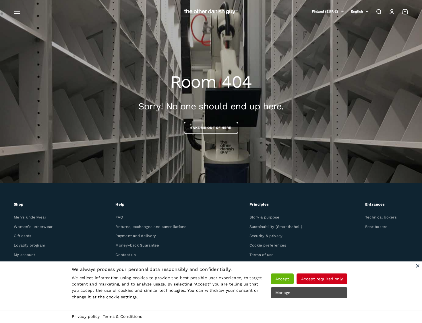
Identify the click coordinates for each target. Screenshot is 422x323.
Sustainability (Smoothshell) (275, 226)
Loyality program (29, 245)
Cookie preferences (268, 245)
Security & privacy (266, 236)
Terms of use (261, 255)
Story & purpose (264, 217)
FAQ (119, 217)
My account (24, 255)
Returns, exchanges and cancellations (150, 226)
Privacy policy (86, 316)
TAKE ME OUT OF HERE (211, 128)
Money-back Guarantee (137, 245)
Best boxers (376, 226)
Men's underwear (30, 217)
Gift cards (23, 236)
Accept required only (322, 279)
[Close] (417, 265)
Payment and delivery (135, 236)
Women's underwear (33, 226)
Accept (282, 279)
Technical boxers (381, 217)
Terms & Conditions (122, 316)
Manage (282, 292)
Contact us (125, 255)
